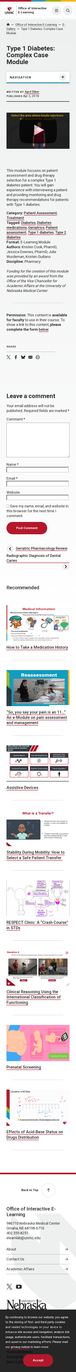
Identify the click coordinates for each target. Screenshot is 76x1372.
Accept (38, 1360)
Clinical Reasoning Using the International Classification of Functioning (33, 997)
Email (12, 478)
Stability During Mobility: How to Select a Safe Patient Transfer (35, 855)
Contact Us (15, 1259)
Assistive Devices (22, 787)
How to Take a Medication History (37, 647)
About (11, 1249)
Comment (15, 419)
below (43, 329)
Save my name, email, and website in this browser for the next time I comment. (37, 511)
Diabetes (28, 223)
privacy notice (20, 1347)
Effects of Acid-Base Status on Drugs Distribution (34, 1135)
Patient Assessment (40, 213)
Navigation (20, 77)
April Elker (32, 92)
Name (12, 464)
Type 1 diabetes (41, 232)
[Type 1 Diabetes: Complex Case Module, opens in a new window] (38, 131)
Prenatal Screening (23, 1067)
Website (13, 492)
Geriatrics (36, 227)
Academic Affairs (20, 1269)
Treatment (15, 218)
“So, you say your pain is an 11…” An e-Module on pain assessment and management (36, 717)
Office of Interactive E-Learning (36, 24)
